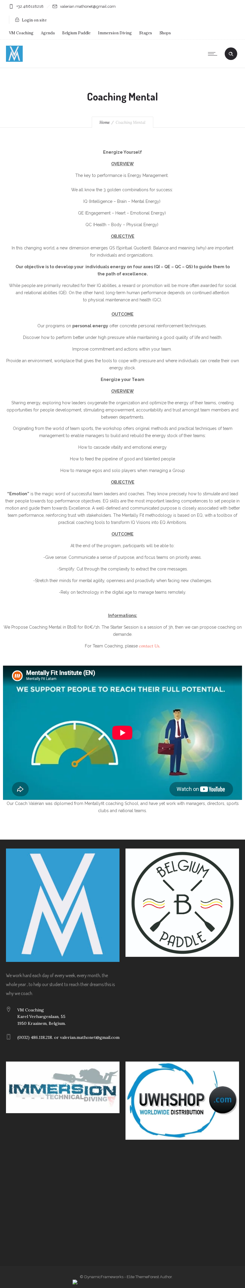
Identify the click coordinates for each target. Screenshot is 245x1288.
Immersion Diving (115, 33)
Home (104, 122)
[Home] (14, 60)
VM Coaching (21, 33)
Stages (145, 33)
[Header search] (231, 54)
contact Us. (149, 646)
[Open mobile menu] (214, 54)
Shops (165, 33)
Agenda (48, 33)
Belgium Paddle (76, 33)
